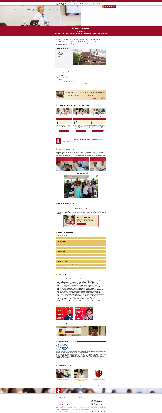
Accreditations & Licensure (96, 33)
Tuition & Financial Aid (73, 33)
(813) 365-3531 (64, 322)
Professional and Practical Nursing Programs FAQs (63, 235)
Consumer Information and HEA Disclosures (100, 411)
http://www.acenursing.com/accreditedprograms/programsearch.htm (69, 357)
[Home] (60, 3)
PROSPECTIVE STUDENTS (66, 379)
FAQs (79, 33)
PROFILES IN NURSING (81, 380)
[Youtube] (70, 404)
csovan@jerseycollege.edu (84, 323)
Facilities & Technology (65, 33)
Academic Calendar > (62, 397)
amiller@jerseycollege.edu (64, 323)
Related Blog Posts (104, 33)
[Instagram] (62, 404)
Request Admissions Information (86, 33)
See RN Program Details (81, 130)
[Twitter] (67, 404)
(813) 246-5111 (59, 56)
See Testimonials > (79, 399)
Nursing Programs (57, 33)
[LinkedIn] (65, 404)
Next (96, 186)
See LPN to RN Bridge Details (97, 130)
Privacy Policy (91, 411)
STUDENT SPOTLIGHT (59, 379)
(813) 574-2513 (84, 322)
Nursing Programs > (80, 397)
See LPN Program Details (64, 130)
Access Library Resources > (62, 398)
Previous (66, 186)
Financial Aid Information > (81, 398)
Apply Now (70, 332)
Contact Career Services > (62, 399)
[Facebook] (59, 404)
